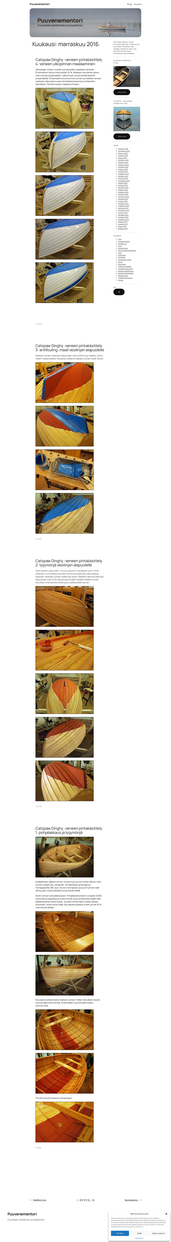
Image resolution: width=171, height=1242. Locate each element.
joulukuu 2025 (123, 149)
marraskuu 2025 (124, 151)
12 (89, 1200)
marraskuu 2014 (124, 210)
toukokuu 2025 (123, 165)
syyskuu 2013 (123, 224)
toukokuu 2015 (123, 203)
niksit (120, 253)
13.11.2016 (38, 806)
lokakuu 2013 (122, 222)
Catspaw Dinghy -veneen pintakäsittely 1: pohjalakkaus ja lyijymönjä (68, 830)
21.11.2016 (38, 539)
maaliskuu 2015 (123, 206)
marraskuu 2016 (124, 181)
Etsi (114, 287)
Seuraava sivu (133, 1200)
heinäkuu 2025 (123, 160)
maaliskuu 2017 (123, 174)
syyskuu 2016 (123, 185)
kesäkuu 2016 (123, 190)
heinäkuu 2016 (123, 187)
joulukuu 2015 (123, 199)
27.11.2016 (38, 324)
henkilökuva (122, 244)
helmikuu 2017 (123, 176)
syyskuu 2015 (123, 201)
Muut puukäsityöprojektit (127, 250)
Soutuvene (122, 264)
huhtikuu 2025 (123, 167)
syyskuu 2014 (123, 213)
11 (86, 1200)
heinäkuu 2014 (123, 215)
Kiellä (139, 1233)
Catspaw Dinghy (124, 241)
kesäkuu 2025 (123, 162)
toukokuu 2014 (123, 217)
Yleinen (120, 280)
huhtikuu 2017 (123, 171)
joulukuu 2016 (123, 178)
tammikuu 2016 (123, 197)
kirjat (120, 246)
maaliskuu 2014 (123, 219)
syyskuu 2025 (123, 155)
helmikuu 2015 (123, 208)
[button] (166, 1214)
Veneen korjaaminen (125, 269)
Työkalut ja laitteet (124, 266)
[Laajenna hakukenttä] (119, 292)
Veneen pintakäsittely (126, 273)
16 (93, 1200)
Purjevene (121, 257)
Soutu (120, 262)
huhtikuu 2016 (123, 194)
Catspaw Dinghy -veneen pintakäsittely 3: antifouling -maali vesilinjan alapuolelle (69, 348)
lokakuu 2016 (122, 183)
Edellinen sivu (38, 1200)
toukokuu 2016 (123, 192)
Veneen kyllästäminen (126, 271)
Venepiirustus (123, 275)
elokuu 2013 (122, 226)
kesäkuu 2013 (123, 228)
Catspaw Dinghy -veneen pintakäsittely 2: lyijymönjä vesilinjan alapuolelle (68, 563)
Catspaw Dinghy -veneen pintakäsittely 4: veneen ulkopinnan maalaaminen (68, 62)
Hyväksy (120, 1233)
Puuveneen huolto (124, 260)
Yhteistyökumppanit (125, 278)
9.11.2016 (38, 1148)
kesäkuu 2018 (123, 169)
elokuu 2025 (122, 158)
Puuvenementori (40, 4)
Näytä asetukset (158, 1233)
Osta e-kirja (122, 92)
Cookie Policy (139, 1238)
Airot (120, 239)
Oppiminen (122, 255)
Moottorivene (123, 248)
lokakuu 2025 (123, 153)
